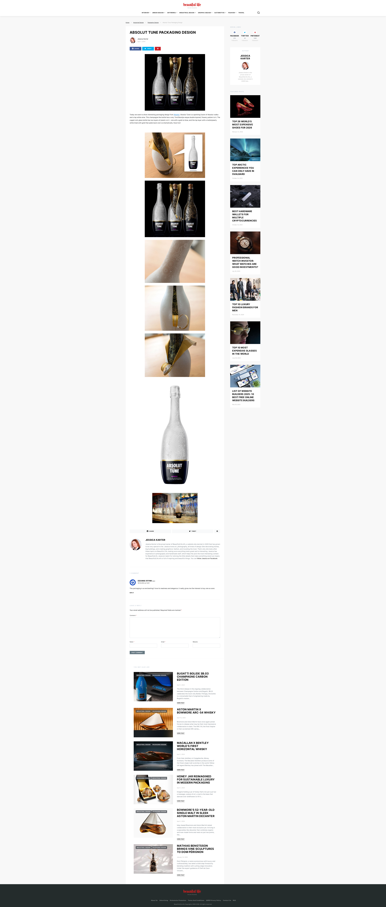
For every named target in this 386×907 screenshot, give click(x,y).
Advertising (163, 900)
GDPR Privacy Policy (213, 900)
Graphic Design (204, 12)
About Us (154, 900)
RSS (234, 900)
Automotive (219, 12)
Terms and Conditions (196, 900)
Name (132, 642)
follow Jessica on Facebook (207, 558)
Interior (145, 12)
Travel (241, 12)
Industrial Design (143, 675)
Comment (133, 615)
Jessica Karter (143, 39)
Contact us (227, 900)
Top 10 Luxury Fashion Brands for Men (245, 307)
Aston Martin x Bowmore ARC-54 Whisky (196, 711)
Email (163, 642)
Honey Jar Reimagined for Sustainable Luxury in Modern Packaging (196, 779)
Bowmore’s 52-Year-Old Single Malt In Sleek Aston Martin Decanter (196, 813)
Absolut (177, 115)
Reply (132, 592)
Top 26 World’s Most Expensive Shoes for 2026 (242, 124)
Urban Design (158, 12)
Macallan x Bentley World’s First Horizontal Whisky (193, 746)
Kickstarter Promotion (178, 900)
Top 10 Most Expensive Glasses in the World (244, 350)
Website (195, 642)
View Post (181, 703)
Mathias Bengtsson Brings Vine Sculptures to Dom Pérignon (195, 849)
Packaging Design (159, 675)
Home (127, 22)
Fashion (231, 12)
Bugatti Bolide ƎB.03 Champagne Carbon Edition (193, 676)
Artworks (171, 12)
